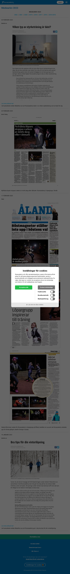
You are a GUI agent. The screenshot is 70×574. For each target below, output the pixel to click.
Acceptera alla (23, 287)
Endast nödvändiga (46, 287)
